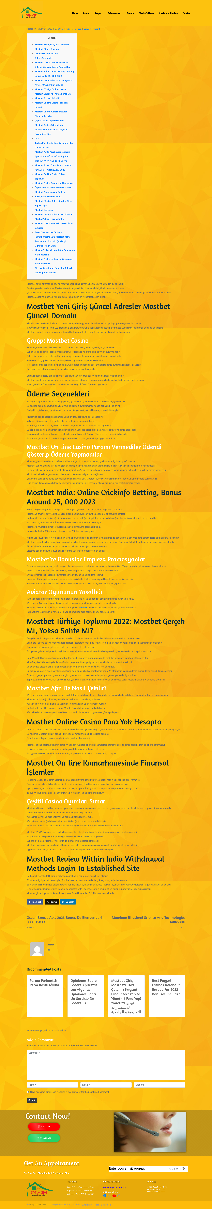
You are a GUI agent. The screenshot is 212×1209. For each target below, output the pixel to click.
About (86, 13)
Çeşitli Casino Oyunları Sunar (49, 120)
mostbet (83, 607)
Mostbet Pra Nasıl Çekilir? (47, 98)
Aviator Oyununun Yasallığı (49, 84)
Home (75, 13)
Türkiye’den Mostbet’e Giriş (48, 196)
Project (99, 13)
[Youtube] (114, 1195)
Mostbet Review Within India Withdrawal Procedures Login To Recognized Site (51, 129)
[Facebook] (104, 1195)
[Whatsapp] (109, 1195)
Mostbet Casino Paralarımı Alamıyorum (54, 183)
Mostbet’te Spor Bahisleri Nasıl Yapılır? (54, 214)
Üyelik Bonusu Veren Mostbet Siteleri (53, 187)
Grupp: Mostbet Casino (46, 53)
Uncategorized (74, 29)
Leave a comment (92, 29)
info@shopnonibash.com (114, 1187)
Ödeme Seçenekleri (44, 58)
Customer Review (168, 13)
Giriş (37, 138)
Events (130, 13)
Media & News (146, 13)
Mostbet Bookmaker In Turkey (50, 192)
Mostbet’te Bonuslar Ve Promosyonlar (54, 80)
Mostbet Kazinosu (44, 209)
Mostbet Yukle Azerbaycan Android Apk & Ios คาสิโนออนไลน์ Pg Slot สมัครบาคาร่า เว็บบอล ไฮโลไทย (52, 156)
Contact (187, 13)
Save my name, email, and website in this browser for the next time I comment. (69, 1092)
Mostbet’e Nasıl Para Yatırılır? (49, 218)
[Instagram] (118, 1195)
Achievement (115, 13)
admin (60, 29)
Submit (31, 1100)
